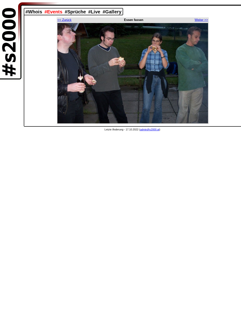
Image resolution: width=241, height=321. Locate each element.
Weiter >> (201, 20)
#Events (53, 11)
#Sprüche (75, 11)
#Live (94, 11)
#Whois (33, 11)
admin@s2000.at (149, 129)
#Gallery (112, 11)
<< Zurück (64, 20)
